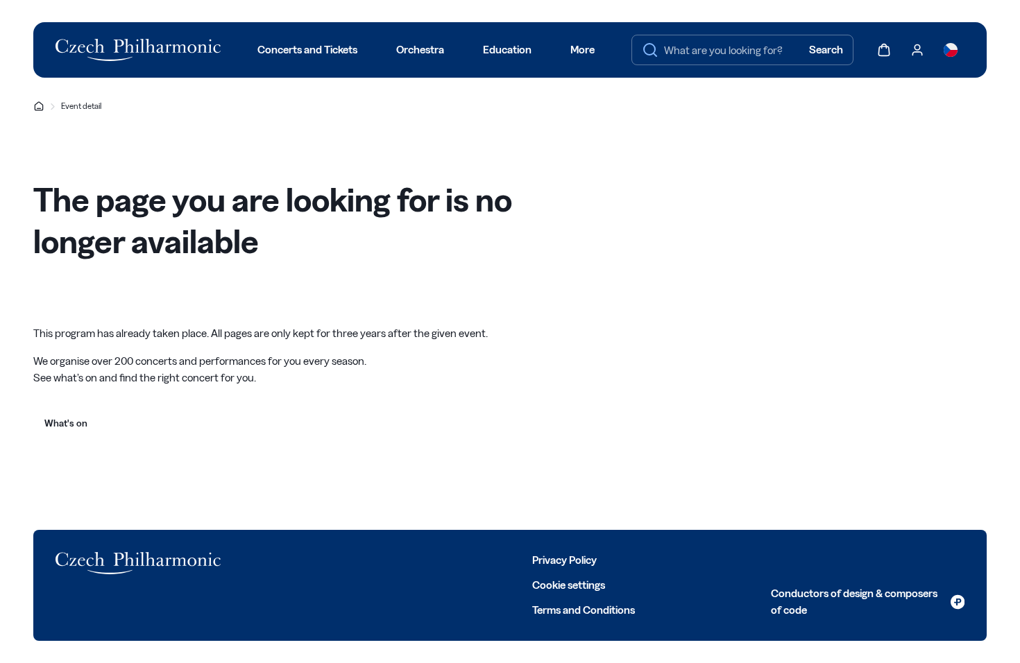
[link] (868, 602)
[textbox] (742, 50)
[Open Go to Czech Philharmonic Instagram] (302, 559)
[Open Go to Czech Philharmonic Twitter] (272, 559)
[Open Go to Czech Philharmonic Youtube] (333, 559)
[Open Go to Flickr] (394, 559)
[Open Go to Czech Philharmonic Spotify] (364, 559)
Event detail (81, 105)
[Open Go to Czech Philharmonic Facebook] (241, 559)
